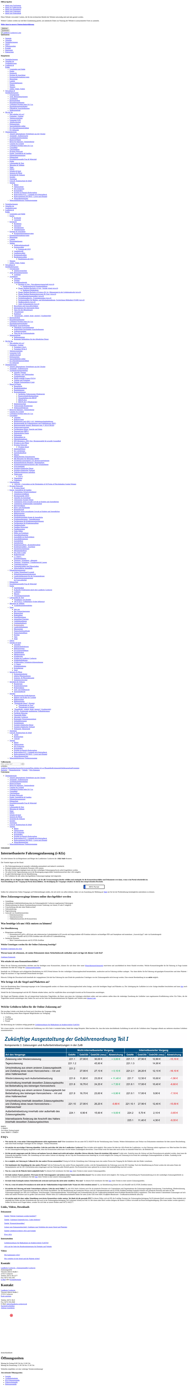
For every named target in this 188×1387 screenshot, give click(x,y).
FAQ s (20, 476)
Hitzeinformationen (20, 439)
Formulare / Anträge (16, 116)
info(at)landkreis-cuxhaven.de (17, 1304)
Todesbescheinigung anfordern (24, 472)
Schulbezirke (18, 656)
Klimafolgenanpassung (17, 155)
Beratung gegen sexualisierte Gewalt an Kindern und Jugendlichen (37, 511)
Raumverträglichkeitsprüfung (28, 396)
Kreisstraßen (18, 191)
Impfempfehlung (19, 449)
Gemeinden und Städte (17, 69)
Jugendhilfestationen (21, 539)
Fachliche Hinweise (21, 713)
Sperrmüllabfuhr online (17, 126)
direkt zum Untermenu (13, 11)
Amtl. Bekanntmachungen (19, 97)
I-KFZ (7, 44)
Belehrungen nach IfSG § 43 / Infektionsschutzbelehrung (33, 421)
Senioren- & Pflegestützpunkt (24, 678)
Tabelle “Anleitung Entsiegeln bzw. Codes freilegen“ (22, 1220)
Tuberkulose (18, 478)
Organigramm (14, 95)
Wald (16, 639)
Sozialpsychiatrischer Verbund (24, 470)
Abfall (16, 735)
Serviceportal (25, 768)
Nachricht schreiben (8, 1306)
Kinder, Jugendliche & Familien (20, 153)
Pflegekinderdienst (20, 551)
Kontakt (8, 48)
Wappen (12, 87)
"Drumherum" (19, 312)
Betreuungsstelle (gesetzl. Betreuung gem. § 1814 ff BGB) (34, 425)
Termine (17, 280)
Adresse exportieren (8, 1308)
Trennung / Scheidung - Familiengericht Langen (30, 562)
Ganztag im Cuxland (17, 144)
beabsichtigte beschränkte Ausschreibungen (29, 329)
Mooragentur (18, 629)
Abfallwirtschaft (15, 122)
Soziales (12, 177)
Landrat (12, 81)
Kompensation (19, 625)
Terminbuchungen (11, 42)
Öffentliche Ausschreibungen (20, 108)
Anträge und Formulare (22, 380)
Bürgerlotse (14, 79)
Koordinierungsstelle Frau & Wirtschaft (23, 159)
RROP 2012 (22, 400)
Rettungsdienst (19, 688)
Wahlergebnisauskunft (21, 245)
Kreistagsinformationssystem (19, 77)
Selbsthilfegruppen (20, 721)
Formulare (75, 768)
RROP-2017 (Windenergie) (27, 402)
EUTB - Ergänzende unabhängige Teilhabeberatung (32, 711)
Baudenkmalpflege (20, 388)
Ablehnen (5, 28)
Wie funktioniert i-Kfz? (12, 1255)
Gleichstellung (14, 149)
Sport (16, 670)
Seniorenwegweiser (20, 680)
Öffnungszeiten (10, 46)
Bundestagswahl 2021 (26, 259)
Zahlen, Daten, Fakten (17, 89)
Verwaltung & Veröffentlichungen (11, 92)
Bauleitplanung (19, 390)
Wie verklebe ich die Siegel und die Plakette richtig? (22, 1259)
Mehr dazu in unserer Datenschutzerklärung (17, 24)
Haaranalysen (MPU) (21, 431)
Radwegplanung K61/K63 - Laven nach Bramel (30, 196)
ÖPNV (12, 169)
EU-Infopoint (14, 130)
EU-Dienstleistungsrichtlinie (19, 128)
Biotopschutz (18, 613)
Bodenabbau (18, 615)
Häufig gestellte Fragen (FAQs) (25, 378)
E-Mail (3, 1280)
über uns (17, 609)
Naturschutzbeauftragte (22, 631)
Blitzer (16, 185)
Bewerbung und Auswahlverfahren (26, 306)
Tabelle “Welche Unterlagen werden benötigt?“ (20, 1216)
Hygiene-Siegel (23, 447)
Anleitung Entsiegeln (8, 957)
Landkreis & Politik (9, 66)
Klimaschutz (14, 157)
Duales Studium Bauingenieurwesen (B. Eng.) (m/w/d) (37, 294)
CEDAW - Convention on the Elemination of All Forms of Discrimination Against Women (45, 484)
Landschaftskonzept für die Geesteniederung (29, 576)
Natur (11, 167)
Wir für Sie (9, 112)
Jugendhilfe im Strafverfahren (24, 537)
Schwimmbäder (19, 466)
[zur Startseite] (11, 33)
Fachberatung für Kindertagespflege (26, 523)
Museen (16, 594)
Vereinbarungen (19, 229)
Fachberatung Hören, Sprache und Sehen (28, 429)
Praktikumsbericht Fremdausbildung (35, 286)
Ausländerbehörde (11, 1378)
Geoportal (17, 220)
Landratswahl (18, 251)
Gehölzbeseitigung (20, 621)
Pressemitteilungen (16, 83)
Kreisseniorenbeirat (20, 674)
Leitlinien (17, 592)
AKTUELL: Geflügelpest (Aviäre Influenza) (29, 601)
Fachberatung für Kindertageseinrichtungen (29, 521)
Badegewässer (19, 419)
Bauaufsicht (18, 386)
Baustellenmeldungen (17, 102)
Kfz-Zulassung (19, 189)
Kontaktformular (15, 1280)
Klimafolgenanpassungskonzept (25, 574)
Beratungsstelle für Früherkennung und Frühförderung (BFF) (35, 423)
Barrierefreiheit (15, 100)
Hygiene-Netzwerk (16, 151)
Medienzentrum (19, 654)
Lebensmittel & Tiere (17, 163)
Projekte (17, 635)
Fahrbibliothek (19, 588)
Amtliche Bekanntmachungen (11, 768)
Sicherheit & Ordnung (17, 175)
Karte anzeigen (6, 1296)
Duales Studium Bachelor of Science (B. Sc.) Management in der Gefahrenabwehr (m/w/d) (49, 292)
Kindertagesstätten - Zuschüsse (24, 547)
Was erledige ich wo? (17, 114)
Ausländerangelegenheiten (19, 138)
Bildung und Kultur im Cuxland (25, 697)
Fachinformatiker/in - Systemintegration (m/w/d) (34, 298)
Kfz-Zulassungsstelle (12, 1380)
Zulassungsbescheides (33, 967)
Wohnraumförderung (21, 408)
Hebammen (18, 435)
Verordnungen (19, 228)
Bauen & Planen (15, 140)
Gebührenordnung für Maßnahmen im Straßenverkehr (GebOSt (26, 1243)
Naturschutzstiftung (20, 633)
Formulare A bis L (20, 347)
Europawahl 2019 (24, 249)
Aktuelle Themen (20, 372)
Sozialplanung (19, 723)
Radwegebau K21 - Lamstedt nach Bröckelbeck (30, 194)
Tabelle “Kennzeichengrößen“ (14, 1223)
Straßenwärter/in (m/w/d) (26, 302)
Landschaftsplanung (21, 627)
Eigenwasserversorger (21, 427)
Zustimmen (5, 30)
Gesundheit (13, 147)
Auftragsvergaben (20, 331)
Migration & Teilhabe (17, 165)
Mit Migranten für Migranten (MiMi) (26, 459)
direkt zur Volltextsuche (13, 7)
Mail (105, 892)
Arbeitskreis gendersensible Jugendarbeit (28, 504)
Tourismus (13, 179)
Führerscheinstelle (11, 1382)
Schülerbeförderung (21, 660)
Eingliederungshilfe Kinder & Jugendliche (28, 517)
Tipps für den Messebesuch (23, 310)
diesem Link (91, 998)
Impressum (9, 50)
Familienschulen (19, 525)
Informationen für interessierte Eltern (26, 308)
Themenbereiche (11, 132)
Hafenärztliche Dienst (21, 433)
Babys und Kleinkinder (22, 507)
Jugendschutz (18, 543)
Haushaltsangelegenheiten (18, 106)
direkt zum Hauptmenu (13, 9)
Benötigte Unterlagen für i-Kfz (11, 949)
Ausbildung (14, 99)
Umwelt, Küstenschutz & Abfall (21, 181)
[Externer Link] (94, 886)
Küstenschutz (18, 737)
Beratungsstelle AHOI (21, 496)
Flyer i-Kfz (8, 1234)
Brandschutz (18, 684)
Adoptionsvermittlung (21, 494)
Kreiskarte (17, 218)
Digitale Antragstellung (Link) (24, 382)
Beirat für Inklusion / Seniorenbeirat (22, 142)
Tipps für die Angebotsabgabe (24, 333)
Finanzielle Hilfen (20, 715)
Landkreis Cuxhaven (8, 1290)
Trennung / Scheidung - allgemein (25, 560)
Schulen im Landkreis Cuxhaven (25, 658)
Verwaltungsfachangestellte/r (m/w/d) (31, 296)
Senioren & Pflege (16, 173)
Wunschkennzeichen (21, 198)
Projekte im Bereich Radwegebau (25, 192)
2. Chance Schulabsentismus (20, 665)
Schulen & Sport (15, 171)
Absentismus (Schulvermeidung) (25, 492)
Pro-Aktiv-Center (20, 553)
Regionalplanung (20, 392)
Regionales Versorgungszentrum (25, 719)
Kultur (12, 161)
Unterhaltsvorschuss (21, 564)
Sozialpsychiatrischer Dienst (23, 468)
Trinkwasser (18, 474)
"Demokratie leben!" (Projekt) (24, 703)
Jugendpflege (18, 541)
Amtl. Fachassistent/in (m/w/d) (28, 304)
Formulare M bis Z (20, 349)
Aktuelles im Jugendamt (22, 498)
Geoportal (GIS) (15, 120)
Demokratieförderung (21, 646)
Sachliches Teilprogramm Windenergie (31, 394)
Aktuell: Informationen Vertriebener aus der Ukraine (27, 134)
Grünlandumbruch (20, 623)
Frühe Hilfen (18, 531)
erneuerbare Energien (21, 619)
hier (182, 986)
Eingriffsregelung (20, 617)
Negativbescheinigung (21, 549)
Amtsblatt (17, 275)
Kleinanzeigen (14, 124)
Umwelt (16, 739)
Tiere (15, 637)
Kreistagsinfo (56, 768)
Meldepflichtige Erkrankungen (24, 457)
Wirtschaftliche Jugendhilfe (23, 568)
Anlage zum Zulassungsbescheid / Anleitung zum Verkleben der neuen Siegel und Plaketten (35, 1227)
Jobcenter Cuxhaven (21, 717)
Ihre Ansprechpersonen (22, 611)
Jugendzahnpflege (20, 453)
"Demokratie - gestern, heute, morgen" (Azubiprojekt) (32, 316)
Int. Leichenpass (19, 451)
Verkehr (12, 183)
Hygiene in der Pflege (21, 443)
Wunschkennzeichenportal (94, 966)
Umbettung (18, 480)
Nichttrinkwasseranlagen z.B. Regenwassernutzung (31, 460)
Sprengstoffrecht (19, 692)
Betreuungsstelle (11, 1384)
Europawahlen (19, 247)
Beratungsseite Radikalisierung (24, 695)
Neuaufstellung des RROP (27, 398)
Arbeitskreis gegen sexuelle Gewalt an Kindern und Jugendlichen (36, 502)
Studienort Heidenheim (31, 290)
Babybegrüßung (19, 506)
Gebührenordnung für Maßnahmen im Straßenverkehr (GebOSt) (57, 1025)
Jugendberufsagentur (21, 535)
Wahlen (12, 85)
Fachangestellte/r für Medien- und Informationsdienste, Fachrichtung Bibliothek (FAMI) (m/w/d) (51, 300)
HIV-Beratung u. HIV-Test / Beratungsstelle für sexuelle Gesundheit (37, 441)
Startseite (8, 38)
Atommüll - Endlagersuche (19, 136)
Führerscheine (19, 187)
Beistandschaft (19, 509)
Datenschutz (9, 52)
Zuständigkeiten (19, 376)
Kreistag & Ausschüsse (17, 75)
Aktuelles (8, 40)
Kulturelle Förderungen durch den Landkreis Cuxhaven (33, 590)
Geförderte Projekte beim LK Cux (21, 104)
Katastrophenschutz (20, 686)
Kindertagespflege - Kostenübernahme (27, 545)
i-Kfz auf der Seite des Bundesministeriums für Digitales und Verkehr (28, 1246)
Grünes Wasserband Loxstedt (24, 572)
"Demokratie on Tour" (26, 705)
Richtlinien (17, 224)
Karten (12, 71)
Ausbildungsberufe (20, 282)
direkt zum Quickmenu (13, 5)
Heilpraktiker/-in (19, 437)
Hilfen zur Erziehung (21, 533)
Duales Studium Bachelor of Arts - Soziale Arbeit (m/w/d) (38, 288)
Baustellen (48, 768)
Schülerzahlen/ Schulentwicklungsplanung (28, 662)
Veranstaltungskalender (22, 596)
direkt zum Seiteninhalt (13, 13)
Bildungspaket (19, 699)
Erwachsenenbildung (21, 650)
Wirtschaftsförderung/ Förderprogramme (23, 200)
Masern (16, 455)
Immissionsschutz (20, 404)
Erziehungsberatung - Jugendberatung (27, 519)
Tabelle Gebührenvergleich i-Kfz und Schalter (20, 1231)
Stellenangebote (15, 110)
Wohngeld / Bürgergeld (22, 729)
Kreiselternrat (18, 668)
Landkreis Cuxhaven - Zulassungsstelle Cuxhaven (18, 1268)
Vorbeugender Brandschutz (23, 406)
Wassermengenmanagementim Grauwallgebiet (23, 579)
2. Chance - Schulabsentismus (20, 557)
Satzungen (17, 226)
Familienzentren (19, 529)
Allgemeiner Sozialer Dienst (23, 500)
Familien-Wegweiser (21, 527)
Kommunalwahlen (20, 255)
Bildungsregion (19, 513)
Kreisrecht (13, 73)
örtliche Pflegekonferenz (22, 676)
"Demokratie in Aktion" (26, 707)
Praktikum (17, 314)
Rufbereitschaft (19, 554)
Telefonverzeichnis (16, 118)
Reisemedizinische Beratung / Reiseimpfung (29, 462)
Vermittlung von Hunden (22, 600)
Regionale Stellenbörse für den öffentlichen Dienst (31, 339)
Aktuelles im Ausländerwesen (11, 62)
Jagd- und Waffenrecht (21, 690)
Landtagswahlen (19, 253)
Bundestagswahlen (20, 257)
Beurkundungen (19, 515)
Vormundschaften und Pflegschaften (26, 566)
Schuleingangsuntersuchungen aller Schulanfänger (31, 464)
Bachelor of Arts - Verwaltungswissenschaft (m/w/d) (36, 284)
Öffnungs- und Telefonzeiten (24, 374)
